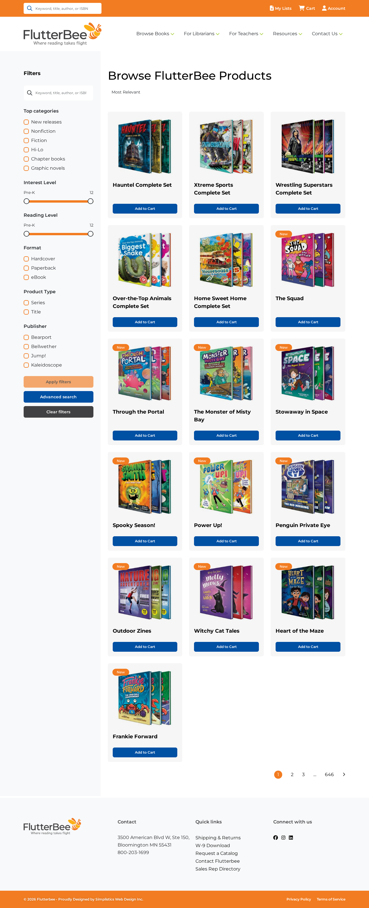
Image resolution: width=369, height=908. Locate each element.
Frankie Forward (135, 736)
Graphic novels (48, 168)
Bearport (41, 337)
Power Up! (208, 525)
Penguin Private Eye (303, 525)
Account (336, 8)
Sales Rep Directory (217, 869)
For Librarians (199, 33)
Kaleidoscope (46, 365)
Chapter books (48, 159)
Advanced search (58, 396)
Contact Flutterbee (217, 861)
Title (36, 312)
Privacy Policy (299, 899)
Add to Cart (145, 208)
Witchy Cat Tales (217, 631)
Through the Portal (138, 412)
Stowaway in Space (302, 412)
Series (38, 302)
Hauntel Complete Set (142, 185)
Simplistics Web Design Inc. (119, 899)
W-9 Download (212, 845)
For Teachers (243, 33)
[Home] (62, 33)
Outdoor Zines (132, 631)
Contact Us (325, 33)
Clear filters (58, 411)
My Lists (283, 8)
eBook (38, 277)
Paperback (43, 268)
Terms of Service (331, 899)
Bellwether (44, 346)
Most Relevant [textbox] (126, 92)
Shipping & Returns (218, 837)
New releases (46, 122)
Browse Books (152, 33)
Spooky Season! (134, 525)
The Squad (290, 298)
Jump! (38, 355)
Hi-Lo (37, 149)
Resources (285, 33)
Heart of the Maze (300, 631)
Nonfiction (43, 131)
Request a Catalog (216, 853)
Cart (310, 8)
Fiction (39, 140)
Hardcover (43, 258)
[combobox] (146, 92)
